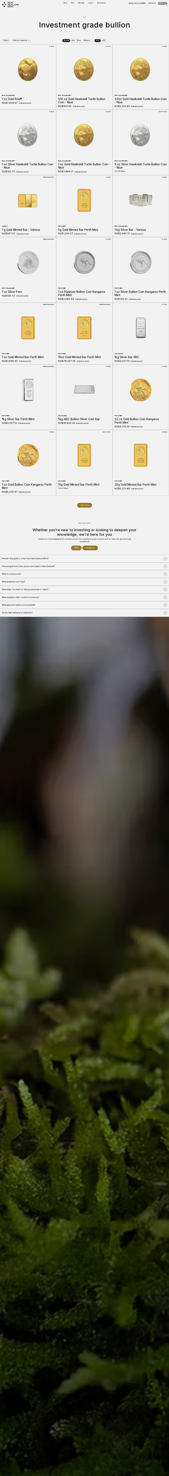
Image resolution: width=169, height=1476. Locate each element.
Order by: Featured (20, 40)
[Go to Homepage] (10, 4)
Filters (5, 40)
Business (101, 3)
